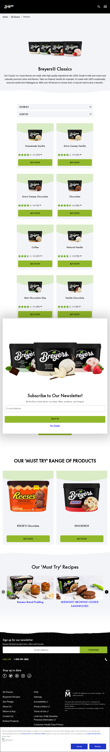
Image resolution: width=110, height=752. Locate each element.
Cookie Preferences (93, 734)
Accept (79, 746)
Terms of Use (26, 734)
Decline (98, 746)
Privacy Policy (40, 734)
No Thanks (55, 425)
